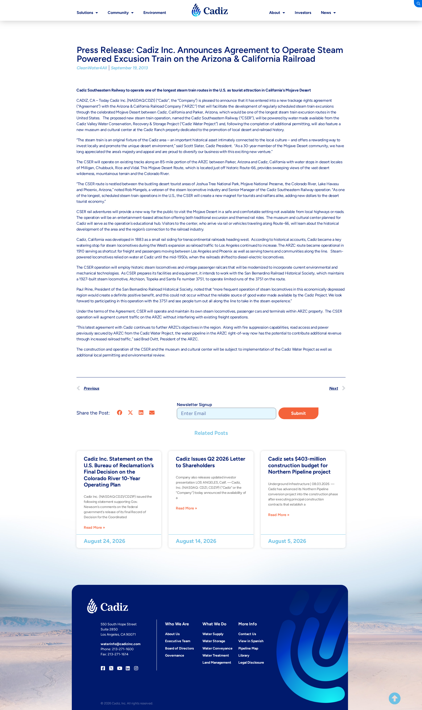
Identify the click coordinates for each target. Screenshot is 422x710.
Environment (154, 12)
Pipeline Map (248, 648)
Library (243, 655)
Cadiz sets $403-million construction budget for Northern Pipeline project (299, 465)
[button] (119, 412)
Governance (174, 655)
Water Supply (212, 634)
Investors (303, 12)
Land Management (216, 662)
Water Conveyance (217, 648)
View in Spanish (251, 641)
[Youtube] (119, 668)
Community (118, 12)
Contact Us (247, 634)
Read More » (94, 527)
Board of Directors (179, 648)
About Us (172, 634)
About (274, 12)
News (326, 12)
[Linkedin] (128, 668)
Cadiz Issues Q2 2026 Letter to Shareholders (210, 462)
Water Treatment (215, 655)
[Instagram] (136, 668)
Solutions (85, 12)
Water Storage (213, 641)
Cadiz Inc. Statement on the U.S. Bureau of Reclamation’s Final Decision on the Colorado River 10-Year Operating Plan (119, 472)
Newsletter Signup (194, 404)
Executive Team (177, 641)
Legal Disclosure (251, 662)
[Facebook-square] (103, 668)
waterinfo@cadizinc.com (120, 644)
